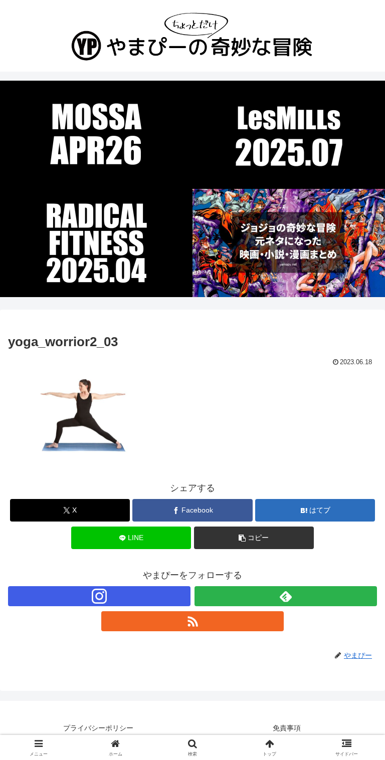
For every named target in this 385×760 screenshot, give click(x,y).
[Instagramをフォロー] (99, 596)
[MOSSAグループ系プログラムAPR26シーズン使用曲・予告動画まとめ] (96, 135)
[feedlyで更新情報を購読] (286, 596)
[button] (254, 538)
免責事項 (287, 728)
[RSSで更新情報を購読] (192, 621)
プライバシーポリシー (98, 728)
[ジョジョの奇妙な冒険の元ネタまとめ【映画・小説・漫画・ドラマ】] (288, 243)
